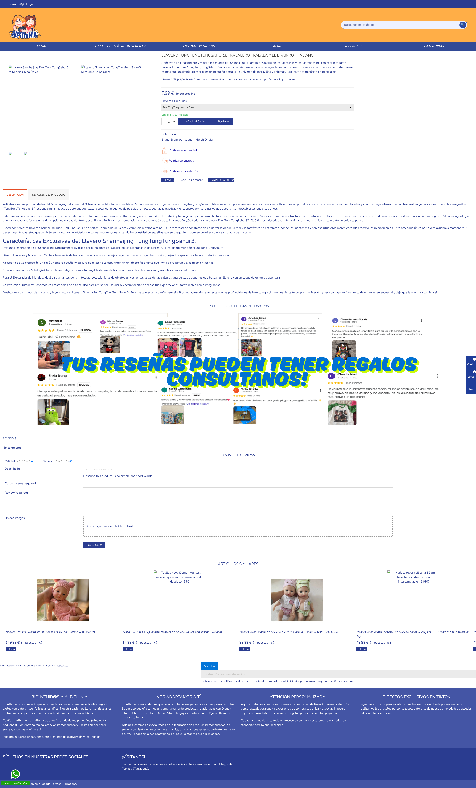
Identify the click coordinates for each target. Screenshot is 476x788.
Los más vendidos (199, 46)
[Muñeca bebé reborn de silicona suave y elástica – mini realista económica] (296, 600)
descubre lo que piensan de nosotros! (238, 306)
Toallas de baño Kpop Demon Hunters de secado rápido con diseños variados (172, 632)
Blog (277, 46)
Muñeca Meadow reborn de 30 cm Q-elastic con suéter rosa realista (50, 632)
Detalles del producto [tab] (48, 195)
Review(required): (17, 493)
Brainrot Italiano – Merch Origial (192, 140)
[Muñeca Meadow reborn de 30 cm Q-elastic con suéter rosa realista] (63, 600)
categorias (434, 46)
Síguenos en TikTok (373, 704)
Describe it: (12, 469)
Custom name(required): (21, 483)
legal (42, 46)
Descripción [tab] (15, 195)
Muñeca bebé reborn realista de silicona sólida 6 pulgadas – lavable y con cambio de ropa (412, 634)
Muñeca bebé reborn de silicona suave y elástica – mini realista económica (288, 632)
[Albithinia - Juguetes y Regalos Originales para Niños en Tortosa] (25, 25)
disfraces (353, 46)
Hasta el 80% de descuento (120, 46)
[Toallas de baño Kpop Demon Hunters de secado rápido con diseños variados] (180, 600)
